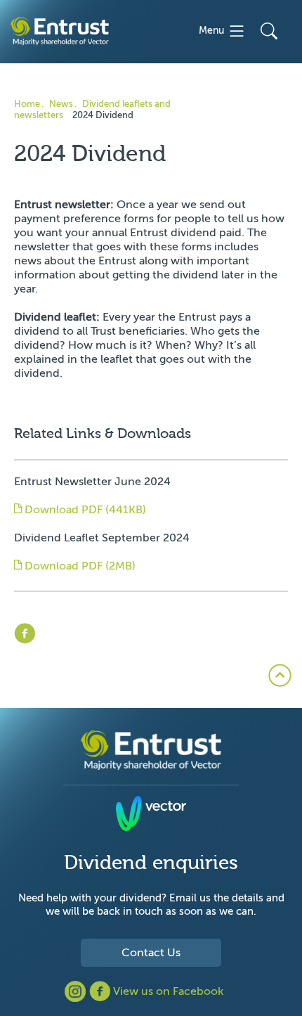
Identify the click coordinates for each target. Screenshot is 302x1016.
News (61, 103)
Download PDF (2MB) (79, 566)
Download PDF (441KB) (84, 509)
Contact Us (151, 952)
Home (27, 103)
